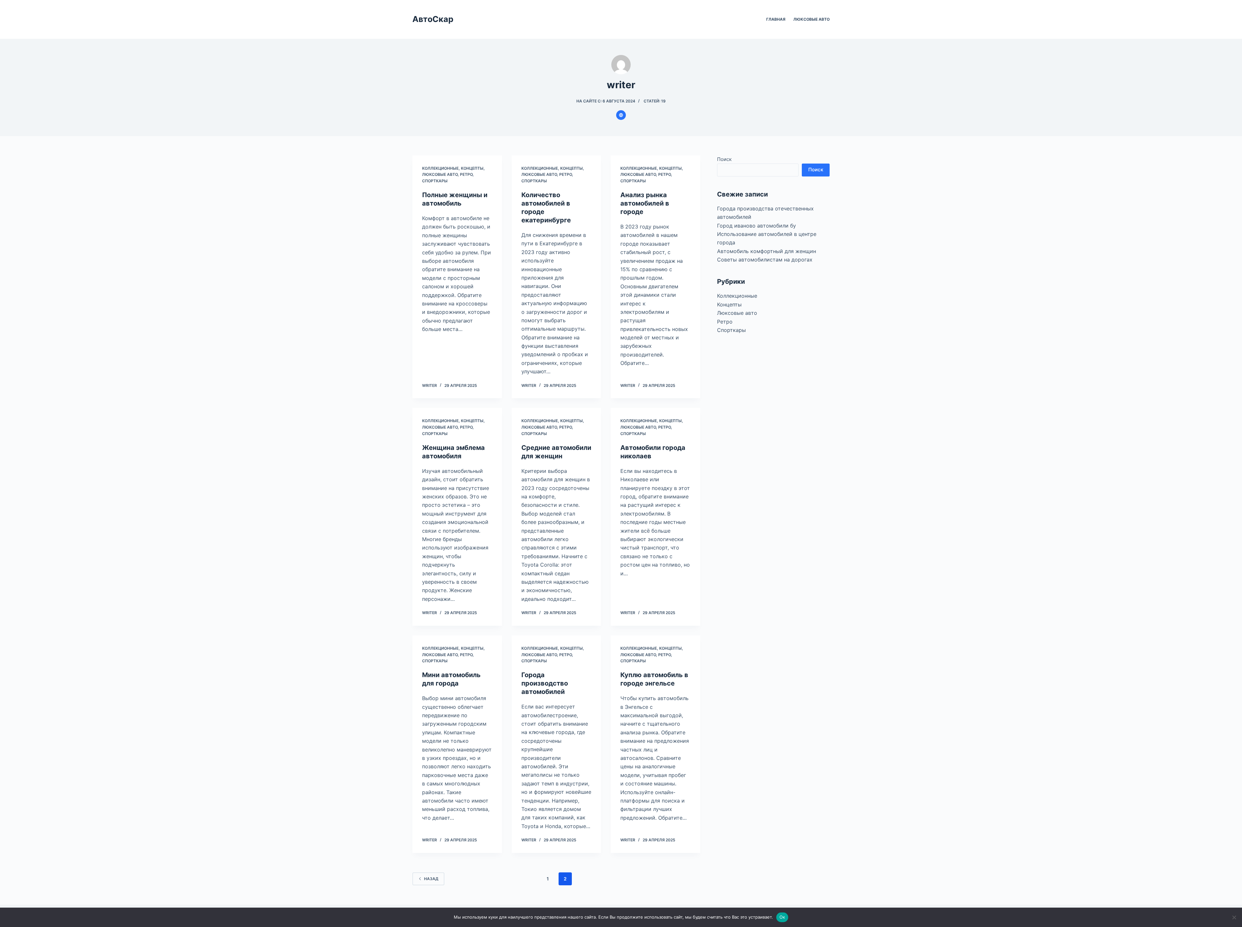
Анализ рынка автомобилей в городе (644, 203)
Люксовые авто (811, 19)
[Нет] (1234, 917)
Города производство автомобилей (544, 683)
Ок (782, 917)
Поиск (724, 159)
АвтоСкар (432, 19)
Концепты (472, 168)
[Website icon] (621, 115)
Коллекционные (440, 168)
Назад (431, 878)
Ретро (466, 174)
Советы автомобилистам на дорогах (764, 259)
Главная (775, 19)
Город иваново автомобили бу (756, 225)
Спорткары (435, 180)
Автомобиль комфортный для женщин (766, 251)
